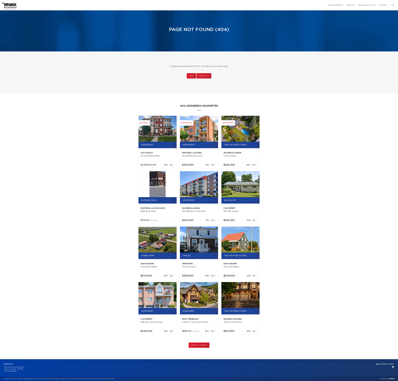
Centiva (391, 378)
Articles (351, 5)
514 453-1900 (12, 371)
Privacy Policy (85, 378)
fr (393, 5)
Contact (383, 5)
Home (191, 76)
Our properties (336, 5)
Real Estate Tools (367, 5)
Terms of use (95, 378)
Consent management (108, 378)
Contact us (203, 76)
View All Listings (199, 345)
